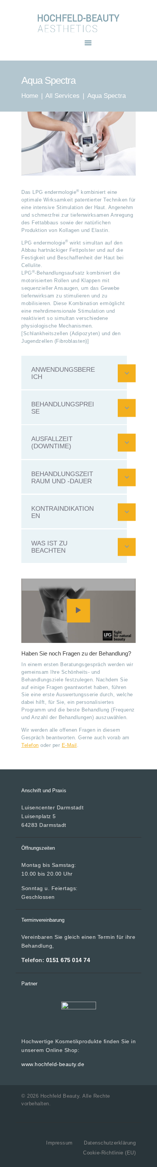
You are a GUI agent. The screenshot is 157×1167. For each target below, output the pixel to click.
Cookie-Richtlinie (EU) (109, 1153)
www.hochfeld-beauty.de (52, 1064)
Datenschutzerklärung (110, 1143)
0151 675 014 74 (68, 960)
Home (29, 95)
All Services (62, 95)
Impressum (59, 1143)
